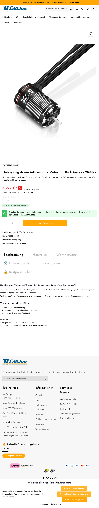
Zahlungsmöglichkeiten (45, 419)
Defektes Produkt (68, 400)
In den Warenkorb (45, 223)
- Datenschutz (55, 504)
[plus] (20, 223)
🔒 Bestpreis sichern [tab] (19, 272)
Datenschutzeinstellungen (74, 488)
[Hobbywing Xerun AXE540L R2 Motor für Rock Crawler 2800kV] (49, 91)
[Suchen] (71, 8)
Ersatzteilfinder (67, 418)
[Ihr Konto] (88, 8)
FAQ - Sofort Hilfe (69, 404)
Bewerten (6, 200)
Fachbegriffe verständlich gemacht (70, 411)
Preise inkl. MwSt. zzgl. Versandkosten (17, 193)
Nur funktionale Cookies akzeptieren (74, 494)
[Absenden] (46, 378)
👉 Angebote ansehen (13, 456)
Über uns (39, 424)
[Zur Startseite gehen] (14, 9)
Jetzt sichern (74, 3)
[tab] (13, 255)
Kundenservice (21, 436)
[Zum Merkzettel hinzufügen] (91, 33)
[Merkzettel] (82, 8)
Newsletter (40, 414)
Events (38, 400)
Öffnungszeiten (42, 429)
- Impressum (43, 504)
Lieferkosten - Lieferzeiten (41, 407)
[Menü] (77, 8)
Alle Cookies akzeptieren (74, 500)
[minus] (5, 223)
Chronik (38, 395)
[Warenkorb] (94, 8)
